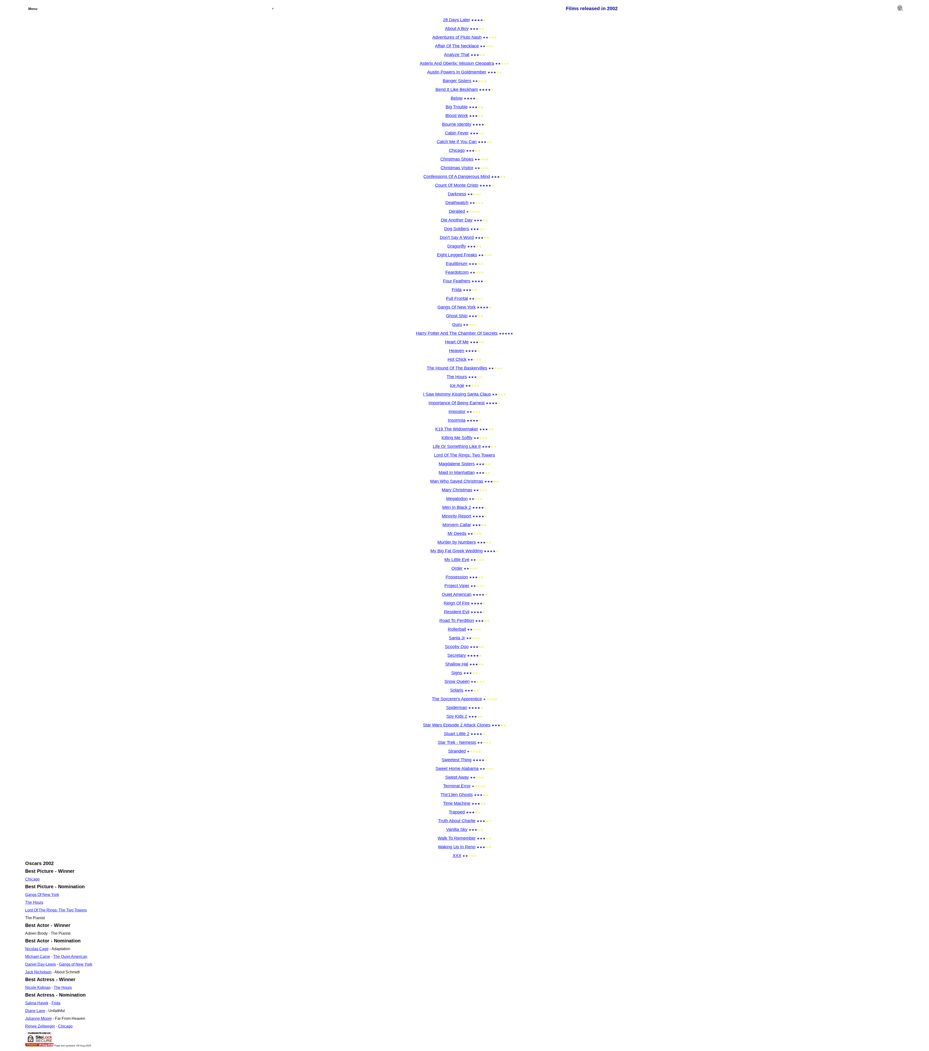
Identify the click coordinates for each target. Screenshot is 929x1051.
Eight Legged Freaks (457, 254)
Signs (456, 672)
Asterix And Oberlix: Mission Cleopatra (457, 63)
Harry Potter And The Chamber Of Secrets (457, 333)
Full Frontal (457, 298)
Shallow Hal (456, 664)
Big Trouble (457, 106)
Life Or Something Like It (457, 446)
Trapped (457, 812)
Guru (457, 324)
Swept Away (457, 777)
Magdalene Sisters (457, 463)
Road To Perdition (456, 620)
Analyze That (456, 54)
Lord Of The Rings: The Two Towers (56, 910)
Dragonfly (456, 246)
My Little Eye (456, 559)
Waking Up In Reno (456, 846)
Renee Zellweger (40, 1026)
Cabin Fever (457, 133)
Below (457, 98)
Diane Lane (35, 1011)
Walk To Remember (457, 838)
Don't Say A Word (457, 237)
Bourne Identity (456, 124)
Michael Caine (37, 957)
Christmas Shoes (456, 159)
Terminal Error (457, 786)
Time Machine (456, 803)
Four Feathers (456, 281)
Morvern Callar (456, 524)
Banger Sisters (457, 80)
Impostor (457, 411)
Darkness (457, 194)
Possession (457, 577)
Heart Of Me (457, 342)
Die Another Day (456, 220)
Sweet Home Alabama (457, 768)
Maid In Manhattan (457, 472)
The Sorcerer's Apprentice (457, 698)
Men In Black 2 (456, 507)
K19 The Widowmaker (456, 429)
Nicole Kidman (38, 987)
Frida (457, 289)
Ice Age (457, 385)
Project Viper (456, 585)
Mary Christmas (457, 490)
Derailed (457, 211)
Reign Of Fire (457, 603)
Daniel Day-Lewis (40, 964)
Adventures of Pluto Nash (457, 37)
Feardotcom (457, 272)
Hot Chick (457, 359)
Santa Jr (457, 638)
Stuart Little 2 (456, 733)
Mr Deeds (457, 533)
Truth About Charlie (456, 820)
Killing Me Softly (457, 437)
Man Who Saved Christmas (456, 481)
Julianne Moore (38, 1018)
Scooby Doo (457, 646)
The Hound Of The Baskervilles (457, 368)
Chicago (457, 150)
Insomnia (456, 420)
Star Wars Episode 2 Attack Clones (456, 725)
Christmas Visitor (457, 167)
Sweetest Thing (457, 759)
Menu (32, 9)
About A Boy (457, 28)
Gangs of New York (75, 964)
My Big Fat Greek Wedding (456, 550)
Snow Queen (457, 681)
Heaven (456, 350)
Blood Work (456, 115)
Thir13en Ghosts (457, 794)
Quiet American (457, 594)
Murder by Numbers (456, 542)
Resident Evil (456, 611)
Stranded (457, 751)
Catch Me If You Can (457, 141)
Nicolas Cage (37, 949)
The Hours (457, 376)
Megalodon (457, 498)
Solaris (456, 690)
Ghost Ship (456, 315)
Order (457, 568)
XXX (457, 855)
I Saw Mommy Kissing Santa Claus (457, 394)
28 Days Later (456, 19)
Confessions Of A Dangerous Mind (456, 176)
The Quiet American (70, 957)
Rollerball (457, 629)
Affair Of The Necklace (457, 46)
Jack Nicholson (38, 972)
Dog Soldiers (456, 228)
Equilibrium (456, 263)
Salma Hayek (36, 1003)
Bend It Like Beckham (456, 89)
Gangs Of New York (456, 307)
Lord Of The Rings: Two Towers (464, 455)
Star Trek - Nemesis (457, 742)
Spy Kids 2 (456, 716)
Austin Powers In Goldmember (456, 72)
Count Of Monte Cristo (456, 185)
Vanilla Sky (456, 829)
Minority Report (456, 516)
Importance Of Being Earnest (456, 402)
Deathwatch (456, 202)
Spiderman (456, 707)
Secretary (456, 655)
